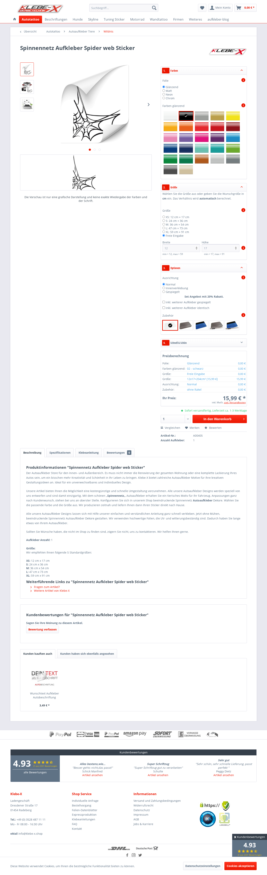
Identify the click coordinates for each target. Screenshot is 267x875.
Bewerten (215, 428)
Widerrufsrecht (143, 805)
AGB (136, 819)
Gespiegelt (173, 292)
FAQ (74, 824)
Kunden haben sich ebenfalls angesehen (87, 654)
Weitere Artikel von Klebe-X (51, 590)
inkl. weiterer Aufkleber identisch (187, 308)
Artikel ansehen (92, 775)
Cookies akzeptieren (240, 866)
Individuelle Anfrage (85, 801)
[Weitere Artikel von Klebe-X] (228, 52)
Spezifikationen (60, 452)
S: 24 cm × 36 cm (177, 221)
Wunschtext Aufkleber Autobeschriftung (44, 695)
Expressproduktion (84, 814)
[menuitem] (123, 8)
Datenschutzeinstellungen (202, 866)
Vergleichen (172, 428)
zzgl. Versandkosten (235, 402)
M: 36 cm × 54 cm (177, 224)
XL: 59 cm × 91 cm (177, 232)
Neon (169, 94)
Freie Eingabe (175, 235)
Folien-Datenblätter (84, 810)
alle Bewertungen (35, 772)
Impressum (141, 814)
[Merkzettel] (202, 8)
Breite (166, 242)
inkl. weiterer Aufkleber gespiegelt (188, 302)
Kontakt (77, 829)
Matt (169, 91)
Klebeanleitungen (83, 819)
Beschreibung (32, 452)
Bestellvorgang (81, 805)
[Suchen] (154, 8)
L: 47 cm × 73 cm (176, 228)
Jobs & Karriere (143, 824)
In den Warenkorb (217, 419)
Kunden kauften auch (37, 654)
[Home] (14, 19)
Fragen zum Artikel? (46, 587)
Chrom (170, 98)
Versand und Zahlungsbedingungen (157, 801)
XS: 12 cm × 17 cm (177, 217)
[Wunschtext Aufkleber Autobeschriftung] (44, 676)
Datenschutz (142, 810)
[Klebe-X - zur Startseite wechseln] (40, 9)
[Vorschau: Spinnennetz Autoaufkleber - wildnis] (27, 69)
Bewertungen (118, 452)
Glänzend (172, 87)
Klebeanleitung (89, 452)
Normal (171, 284)
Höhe (205, 242)
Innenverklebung (177, 288)
